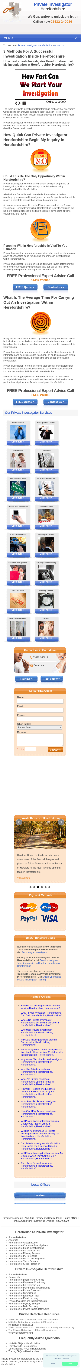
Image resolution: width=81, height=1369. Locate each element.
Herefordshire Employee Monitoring (26, 1282)
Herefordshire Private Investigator (39, 1232)
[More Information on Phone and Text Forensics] (18, 516)
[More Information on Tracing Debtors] (18, 600)
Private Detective (17, 1237)
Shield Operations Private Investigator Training (39, 978)
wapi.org (70, 1327)
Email (20, 706)
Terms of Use (70, 1218)
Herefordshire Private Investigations (26, 1258)
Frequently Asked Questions (39, 1338)
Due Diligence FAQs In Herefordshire (27, 1348)
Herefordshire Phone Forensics (24, 1290)
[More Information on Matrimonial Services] (18, 460)
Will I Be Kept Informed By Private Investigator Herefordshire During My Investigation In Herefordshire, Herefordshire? (40, 1135)
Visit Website (23, 878)
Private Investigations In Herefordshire (27, 1301)
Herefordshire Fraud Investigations (26, 1248)
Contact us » (56, 287)
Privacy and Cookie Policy (49, 1218)
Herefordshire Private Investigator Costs (28, 1309)
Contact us (39, 1221)
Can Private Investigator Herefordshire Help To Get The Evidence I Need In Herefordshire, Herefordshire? (40, 1146)
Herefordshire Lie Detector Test (24, 1250)
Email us (39, 665)
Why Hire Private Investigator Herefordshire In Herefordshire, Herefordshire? (37, 1072)
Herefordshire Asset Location (23, 1242)
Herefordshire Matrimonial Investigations (29, 1287)
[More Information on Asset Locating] (46, 516)
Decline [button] (53, 1363)
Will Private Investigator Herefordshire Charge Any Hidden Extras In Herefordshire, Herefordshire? (40, 1124)
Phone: (21, 715)
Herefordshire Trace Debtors (23, 1261)
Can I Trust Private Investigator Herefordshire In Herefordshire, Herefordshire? (37, 1166)
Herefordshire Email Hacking (23, 1298)
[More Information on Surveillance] (18, 432)
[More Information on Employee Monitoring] (46, 572)
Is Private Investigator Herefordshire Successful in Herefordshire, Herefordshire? (39, 1042)
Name (20, 697)
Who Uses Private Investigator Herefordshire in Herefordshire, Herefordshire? (37, 1033)
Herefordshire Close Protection (24, 1264)
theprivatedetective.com (20, 1333)
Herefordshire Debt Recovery (23, 1306)
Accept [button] (70, 1363)
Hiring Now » (52, 678)
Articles (50, 1221)
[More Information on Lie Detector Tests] (18, 488)
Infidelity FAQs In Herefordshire (24, 1343)
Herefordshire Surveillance (22, 1293)
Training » (26, 678)
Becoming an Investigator (35, 952)
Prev (19, 822)
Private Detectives (17, 1274)
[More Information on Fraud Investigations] (18, 572)
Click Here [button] (65, 1358)
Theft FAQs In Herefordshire (22, 1346)
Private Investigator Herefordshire (35, 45)
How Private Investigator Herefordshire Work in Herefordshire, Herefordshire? (40, 1007)
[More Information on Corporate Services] (46, 460)
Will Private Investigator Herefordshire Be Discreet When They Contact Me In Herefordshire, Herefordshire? (42, 1156)
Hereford (40, 1195)
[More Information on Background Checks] (46, 432)
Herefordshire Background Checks (26, 1279)
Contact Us (14, 1277)
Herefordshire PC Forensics (22, 1256)
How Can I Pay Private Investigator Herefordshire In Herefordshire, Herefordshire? (38, 1114)
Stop (24, 103)
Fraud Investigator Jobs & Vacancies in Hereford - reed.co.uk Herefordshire (38, 963)
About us (29, 1218)
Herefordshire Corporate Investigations (28, 1245)
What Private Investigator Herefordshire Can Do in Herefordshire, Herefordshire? (42, 1014)
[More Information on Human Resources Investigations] (18, 628)
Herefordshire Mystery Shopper (24, 1303)
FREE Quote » (25, 287)
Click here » (17, 441)
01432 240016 (40, 657)
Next (19, 103)
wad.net (54, 1319)
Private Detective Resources (39, 1314)
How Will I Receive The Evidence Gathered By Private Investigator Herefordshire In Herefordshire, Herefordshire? (38, 1093)
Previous (16, 103)
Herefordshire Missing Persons (24, 1253)
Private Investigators (13, 1218)
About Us (59, 45)
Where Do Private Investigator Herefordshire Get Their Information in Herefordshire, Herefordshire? (40, 1023)
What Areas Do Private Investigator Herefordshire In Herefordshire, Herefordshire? (38, 1104)
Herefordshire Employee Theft (23, 1295)
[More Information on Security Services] (46, 544)
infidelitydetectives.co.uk (20, 1325)
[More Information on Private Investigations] (46, 628)
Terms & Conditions (22, 1221)
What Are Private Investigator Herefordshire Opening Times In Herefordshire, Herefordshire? (37, 1082)
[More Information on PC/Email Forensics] (46, 488)
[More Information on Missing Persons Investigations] (46, 600)
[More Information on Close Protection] (18, 544)
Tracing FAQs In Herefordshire (23, 1351)
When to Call (24, 724)
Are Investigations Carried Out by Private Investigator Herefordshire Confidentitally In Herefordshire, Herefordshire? (42, 1052)
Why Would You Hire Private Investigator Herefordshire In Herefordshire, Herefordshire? (41, 1062)
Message (22, 732)
